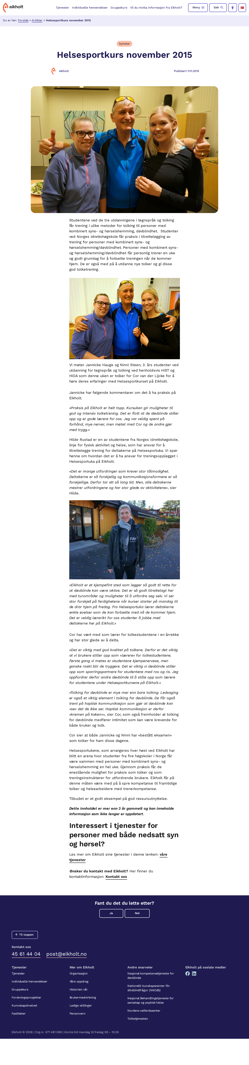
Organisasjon (79, 973)
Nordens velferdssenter (143, 1010)
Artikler (37, 20)
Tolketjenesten (137, 1018)
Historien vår (79, 989)
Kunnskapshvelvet (24, 1005)
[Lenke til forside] (13, 7)
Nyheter (124, 43)
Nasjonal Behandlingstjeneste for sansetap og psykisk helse (150, 1000)
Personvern (77, 1013)
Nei (137, 913)
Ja (111, 913)
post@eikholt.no (66, 954)
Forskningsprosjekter (26, 997)
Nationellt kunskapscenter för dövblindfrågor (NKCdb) (148, 988)
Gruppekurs (119, 7)
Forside (23, 20)
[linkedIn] (194, 973)
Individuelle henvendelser (90, 7)
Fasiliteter (19, 1013)
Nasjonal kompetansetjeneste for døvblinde (150, 976)
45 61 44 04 (26, 954)
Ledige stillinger (81, 1005)
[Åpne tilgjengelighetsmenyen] (232, 7)
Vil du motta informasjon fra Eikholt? (156, 7)
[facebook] (187, 973)
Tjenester (62, 7)
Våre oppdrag (79, 981)
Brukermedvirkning (83, 997)
